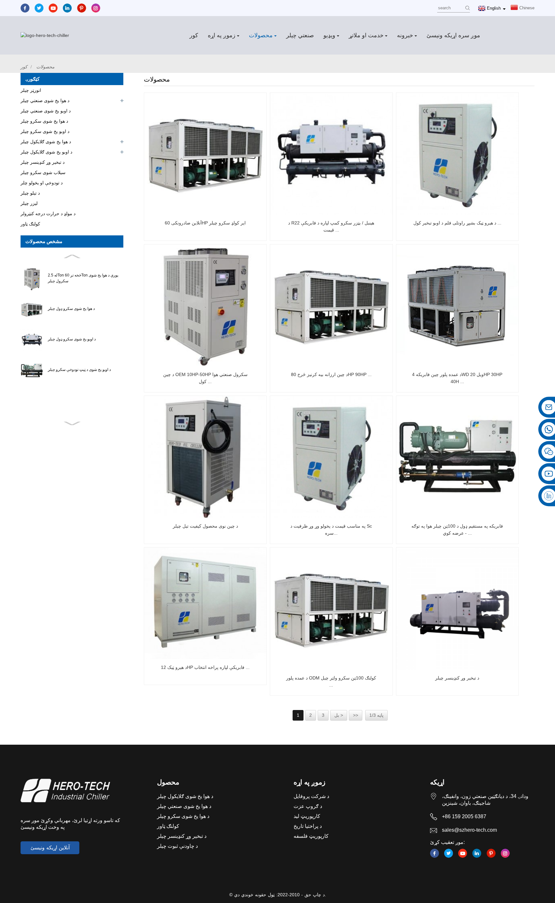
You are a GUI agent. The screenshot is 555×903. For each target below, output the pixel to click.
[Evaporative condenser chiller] (457, 608)
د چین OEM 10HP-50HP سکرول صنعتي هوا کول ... (205, 378)
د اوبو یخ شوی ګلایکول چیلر (46, 151)
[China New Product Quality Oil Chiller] (205, 457)
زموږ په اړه (221, 35)
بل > (338, 715)
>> (355, 715)
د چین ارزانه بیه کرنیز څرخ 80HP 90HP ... (331, 374)
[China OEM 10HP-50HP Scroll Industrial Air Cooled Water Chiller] (205, 305)
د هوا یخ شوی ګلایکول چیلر (46, 141)
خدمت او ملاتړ (366, 35)
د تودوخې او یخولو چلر (42, 182)
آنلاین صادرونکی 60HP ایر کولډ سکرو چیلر (205, 222)
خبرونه (405, 35)
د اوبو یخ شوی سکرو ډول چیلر (72, 339)
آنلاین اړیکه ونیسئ (50, 847)
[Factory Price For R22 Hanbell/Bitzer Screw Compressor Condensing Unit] (331, 154)
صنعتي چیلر (300, 35)
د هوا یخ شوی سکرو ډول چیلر (71, 308)
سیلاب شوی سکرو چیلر (43, 172)
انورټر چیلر (31, 90)
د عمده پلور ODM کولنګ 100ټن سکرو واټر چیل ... (331, 681)
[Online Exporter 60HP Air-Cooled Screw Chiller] (205, 154)
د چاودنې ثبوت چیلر (177, 846)
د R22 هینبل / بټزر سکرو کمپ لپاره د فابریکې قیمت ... (331, 226)
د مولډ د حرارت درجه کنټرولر (48, 213)
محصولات (261, 35)
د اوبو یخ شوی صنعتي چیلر (46, 110)
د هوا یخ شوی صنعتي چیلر (45, 100)
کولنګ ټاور (30, 223)
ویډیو (329, 35)
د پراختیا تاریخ (308, 826)
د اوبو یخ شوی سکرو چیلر (45, 131)
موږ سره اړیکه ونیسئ (453, 35)
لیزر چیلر (29, 203)
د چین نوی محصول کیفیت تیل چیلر (205, 526)
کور (193, 35)
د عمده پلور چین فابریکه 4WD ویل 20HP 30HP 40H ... (457, 378)
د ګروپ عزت (308, 806)
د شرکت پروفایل (311, 796)
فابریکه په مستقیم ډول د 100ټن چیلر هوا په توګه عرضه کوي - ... (457, 529)
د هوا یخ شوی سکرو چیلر (44, 121)
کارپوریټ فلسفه (311, 836)
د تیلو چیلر (30, 193)
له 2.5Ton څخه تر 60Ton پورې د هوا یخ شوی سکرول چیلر (83, 278)
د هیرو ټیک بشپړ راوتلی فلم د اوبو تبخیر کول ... (457, 222)
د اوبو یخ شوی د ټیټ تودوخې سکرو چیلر (79, 369)
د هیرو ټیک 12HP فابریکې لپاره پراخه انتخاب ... (205, 667)
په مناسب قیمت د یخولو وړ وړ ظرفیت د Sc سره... (331, 529)
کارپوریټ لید (307, 816)
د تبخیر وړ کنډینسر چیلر (43, 162)
